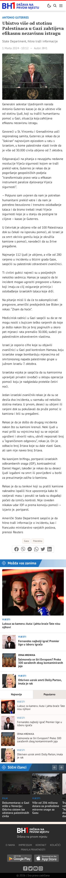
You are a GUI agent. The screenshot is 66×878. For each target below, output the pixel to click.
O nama (10, 845)
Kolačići (55, 845)
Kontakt (41, 845)
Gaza (26, 541)
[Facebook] (25, 868)
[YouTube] (35, 868)
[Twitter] (30, 868)
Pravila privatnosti (33, 849)
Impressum (25, 845)
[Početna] (20, 6)
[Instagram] (40, 868)
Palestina (37, 541)
